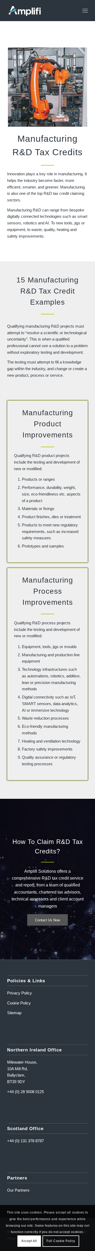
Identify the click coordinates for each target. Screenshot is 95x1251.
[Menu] (85, 10)
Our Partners (18, 1190)
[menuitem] (85, 10)
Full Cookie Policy (60, 1241)
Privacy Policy (19, 993)
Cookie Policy (19, 1003)
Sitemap (14, 1013)
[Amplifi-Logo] (39, 10)
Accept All (29, 1241)
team (53, 885)
